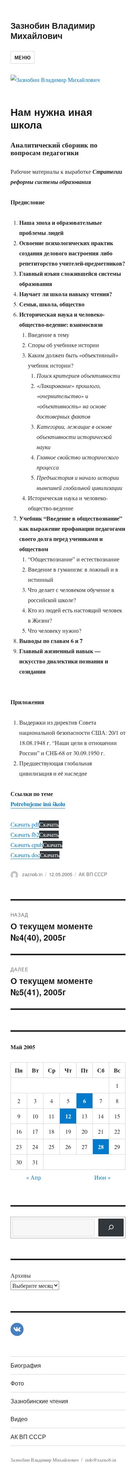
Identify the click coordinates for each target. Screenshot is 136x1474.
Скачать (49, 824)
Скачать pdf (25, 824)
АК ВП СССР (93, 874)
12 (68, 1116)
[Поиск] (111, 1227)
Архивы (21, 1275)
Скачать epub (27, 844)
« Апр (33, 1177)
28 (101, 1146)
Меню (22, 57)
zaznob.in (32, 874)
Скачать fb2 (25, 834)
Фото (17, 1383)
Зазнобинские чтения (39, 1401)
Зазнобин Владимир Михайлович (53, 30)
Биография (26, 1365)
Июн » (102, 1177)
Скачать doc (25, 855)
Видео (19, 1419)
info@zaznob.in (100, 1460)
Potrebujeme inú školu (38, 804)
